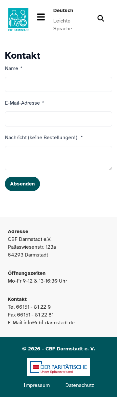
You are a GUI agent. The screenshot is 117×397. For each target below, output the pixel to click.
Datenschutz (79, 385)
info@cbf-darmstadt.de (49, 322)
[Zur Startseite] (18, 19)
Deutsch (63, 10)
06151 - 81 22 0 (33, 307)
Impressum (36, 385)
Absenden (22, 184)
